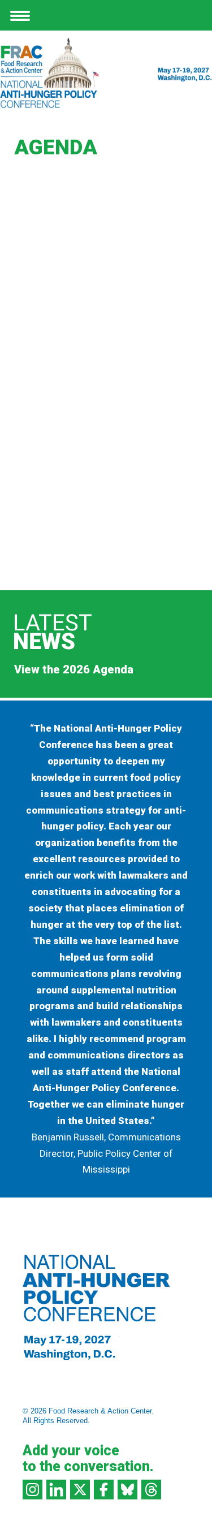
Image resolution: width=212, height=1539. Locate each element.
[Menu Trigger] (20, 15)
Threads (151, 1489)
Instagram (32, 1489)
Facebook (104, 1489)
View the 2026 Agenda (73, 669)
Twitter (80, 1489)
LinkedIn (56, 1489)
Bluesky (127, 1489)
